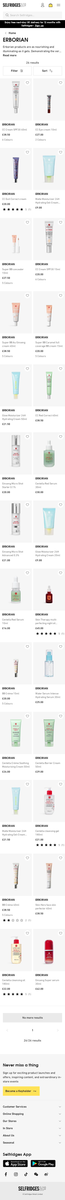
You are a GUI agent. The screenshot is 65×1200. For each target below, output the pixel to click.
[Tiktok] (26, 1177)
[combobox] (35, 15)
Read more (9, 55)
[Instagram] (16, 1177)
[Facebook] (6, 1177)
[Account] (42, 5)
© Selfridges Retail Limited (33, 1194)
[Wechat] (36, 1177)
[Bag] (50, 5)
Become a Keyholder (18, 1091)
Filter (14, 70)
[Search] (7, 15)
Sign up (39, 25)
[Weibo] (46, 1177)
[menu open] (58, 5)
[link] (16, 129)
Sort (44, 70)
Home (12, 33)
